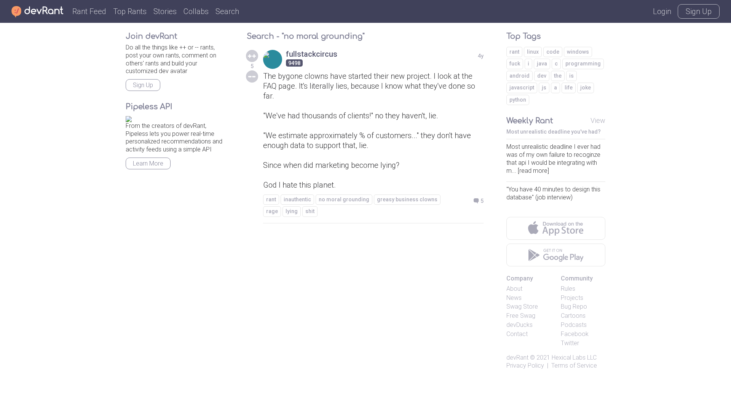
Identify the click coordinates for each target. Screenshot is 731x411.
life (569, 87)
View (598, 120)
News (514, 297)
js (544, 87)
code (552, 52)
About (514, 288)
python (517, 100)
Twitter (570, 343)
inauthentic (297, 199)
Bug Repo (574, 306)
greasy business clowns (407, 199)
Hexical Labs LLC (574, 357)
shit (309, 211)
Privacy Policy (525, 365)
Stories (165, 11)
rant (271, 199)
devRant (517, 357)
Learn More (148, 163)
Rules (568, 288)
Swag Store (522, 306)
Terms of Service (574, 365)
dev (541, 76)
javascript (521, 87)
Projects (572, 297)
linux (533, 52)
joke (585, 87)
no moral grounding (344, 199)
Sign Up (699, 11)
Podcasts (574, 324)
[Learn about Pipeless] (129, 117)
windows (578, 52)
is (571, 76)
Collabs (196, 11)
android (519, 76)
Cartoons (573, 315)
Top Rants (130, 11)
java (542, 64)
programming (583, 64)
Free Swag (520, 315)
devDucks (519, 324)
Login (662, 11)
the (558, 76)
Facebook (575, 334)
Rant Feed (89, 11)
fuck (514, 64)
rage (272, 211)
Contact (517, 334)
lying (292, 211)
